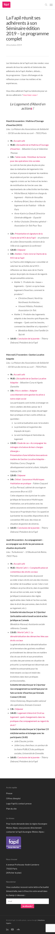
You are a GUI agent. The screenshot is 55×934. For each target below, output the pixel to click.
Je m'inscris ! (27, 906)
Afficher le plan (14, 872)
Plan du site (11, 808)
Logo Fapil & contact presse (19, 803)
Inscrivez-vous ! (30, 95)
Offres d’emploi (13, 798)
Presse (9, 793)
